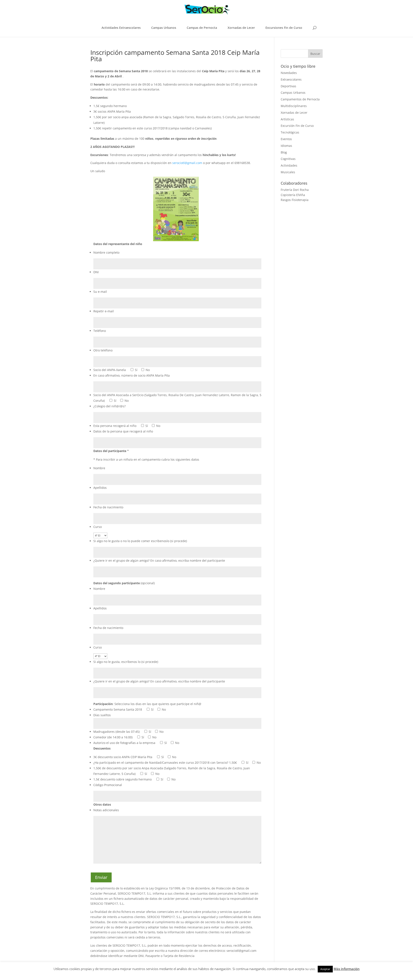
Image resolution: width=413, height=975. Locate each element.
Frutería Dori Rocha (295, 190)
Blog (284, 152)
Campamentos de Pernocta (300, 99)
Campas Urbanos (163, 28)
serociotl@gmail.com (187, 163)
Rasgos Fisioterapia (294, 200)
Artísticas (287, 119)
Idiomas (286, 146)
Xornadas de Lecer (241, 28)
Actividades (289, 165)
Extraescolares (291, 79)
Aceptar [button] (325, 969)
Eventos (286, 139)
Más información (347, 969)
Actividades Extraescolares (121, 28)
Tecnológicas (290, 132)
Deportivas (288, 86)
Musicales (288, 172)
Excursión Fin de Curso (297, 126)
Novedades (289, 73)
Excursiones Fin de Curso (283, 28)
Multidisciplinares (294, 106)
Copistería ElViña (293, 195)
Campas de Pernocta (202, 28)
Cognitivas (288, 159)
